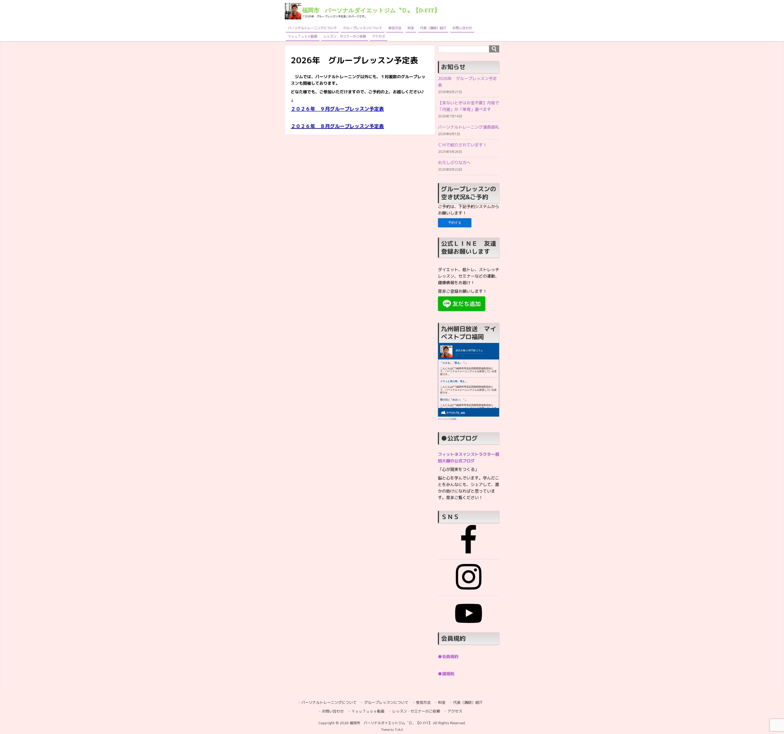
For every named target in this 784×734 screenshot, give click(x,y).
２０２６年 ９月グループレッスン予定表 (337, 108)
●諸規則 (446, 673)
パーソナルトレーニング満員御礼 (468, 127)
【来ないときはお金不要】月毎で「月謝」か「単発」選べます (468, 106)
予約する (454, 222)
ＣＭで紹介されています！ (462, 145)
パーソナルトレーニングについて (312, 28)
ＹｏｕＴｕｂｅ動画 (302, 36)
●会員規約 (448, 656)
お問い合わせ (462, 28)
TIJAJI (399, 730)
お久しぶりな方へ (454, 162)
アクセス (378, 36)
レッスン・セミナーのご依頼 (344, 36)
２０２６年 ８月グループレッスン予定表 (337, 126)
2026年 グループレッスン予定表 (467, 82)
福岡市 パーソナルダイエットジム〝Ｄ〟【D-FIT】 (371, 10)
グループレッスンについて (362, 28)
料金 (411, 28)
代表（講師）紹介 (433, 28)
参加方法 (394, 28)
